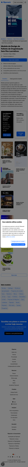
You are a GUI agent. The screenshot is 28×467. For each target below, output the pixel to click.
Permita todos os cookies (18, 244)
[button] (2, 464)
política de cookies (10, 237)
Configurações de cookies (18, 241)
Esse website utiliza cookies (12, 222)
